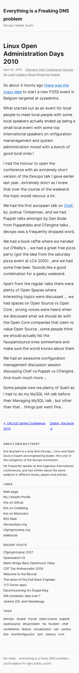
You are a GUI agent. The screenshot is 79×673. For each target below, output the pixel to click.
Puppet (55, 74)
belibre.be (10, 535)
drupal (21, 618)
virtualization (42, 629)
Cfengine (31, 69)
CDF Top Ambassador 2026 (23, 568)
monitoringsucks (23, 634)
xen (56, 629)
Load (11, 74)
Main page (10, 491)
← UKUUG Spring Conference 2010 (24, 425)
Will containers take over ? (21, 596)
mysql (32, 618)
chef (65, 624)
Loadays (21, 74)
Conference (54, 69)
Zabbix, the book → (62, 425)
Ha (5, 74)
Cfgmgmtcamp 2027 (18, 552)
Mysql (32, 74)
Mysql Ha (43, 74)
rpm (40, 634)
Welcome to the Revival (19, 574)
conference (11, 629)
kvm (61, 634)
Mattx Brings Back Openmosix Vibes (29, 563)
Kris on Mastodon (15, 513)
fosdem (53, 624)
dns (6, 634)
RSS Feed (10, 519)
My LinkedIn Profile (16, 497)
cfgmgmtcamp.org (16, 530)
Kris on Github (13, 502)
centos (66, 629)
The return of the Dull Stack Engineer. (29, 579)
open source (48, 618)
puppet (64, 618)
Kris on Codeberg (15, 508)
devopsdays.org (15, 524)
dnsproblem (31, 624)
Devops (68, 69)
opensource (11, 624)
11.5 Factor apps (15, 585)
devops (8, 618)
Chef (42, 69)
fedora (26, 629)
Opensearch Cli (14, 557)
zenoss (51, 634)
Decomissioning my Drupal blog (25, 590)
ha (44, 624)
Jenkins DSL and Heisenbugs (23, 601)
